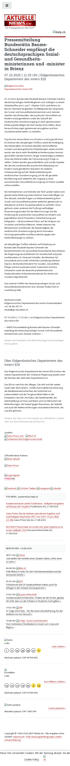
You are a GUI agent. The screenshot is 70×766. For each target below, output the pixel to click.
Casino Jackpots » (57, 708)
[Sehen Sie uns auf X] (26, 488)
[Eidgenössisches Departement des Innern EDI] (35, 87)
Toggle (7, 6)
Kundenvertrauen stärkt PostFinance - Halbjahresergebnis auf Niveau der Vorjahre (35, 505)
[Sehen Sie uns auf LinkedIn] (55, 488)
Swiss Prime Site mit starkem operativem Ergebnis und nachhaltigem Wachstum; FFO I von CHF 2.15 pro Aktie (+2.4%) (33, 516)
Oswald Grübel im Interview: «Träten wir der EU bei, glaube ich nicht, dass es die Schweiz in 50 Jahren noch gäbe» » (35, 599)
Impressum (18, 736)
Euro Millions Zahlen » (55, 681)
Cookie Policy (31, 759)
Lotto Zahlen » (59, 646)
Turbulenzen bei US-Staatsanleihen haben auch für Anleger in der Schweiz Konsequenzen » (31, 586)
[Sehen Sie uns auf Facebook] (10, 488)
